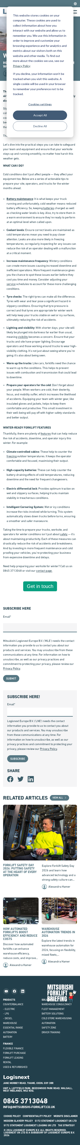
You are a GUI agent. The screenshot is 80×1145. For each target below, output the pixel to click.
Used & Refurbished (15, 1067)
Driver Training (51, 1032)
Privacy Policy (21, 66)
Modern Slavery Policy (18, 1120)
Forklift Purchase (14, 1053)
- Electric (9, 1009)
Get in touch (40, 586)
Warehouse (10, 1023)
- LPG (6, 1013)
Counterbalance (13, 1004)
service (11, 284)
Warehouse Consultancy (57, 1004)
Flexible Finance (13, 1048)
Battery (7, 1036)
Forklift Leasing (13, 1057)
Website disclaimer (66, 1116)
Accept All (40, 115)
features (46, 433)
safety (63, 534)
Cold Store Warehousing (57, 1018)
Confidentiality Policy (37, 1116)
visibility (23, 336)
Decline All (40, 126)
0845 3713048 (25, 1101)
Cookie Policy (12, 1116)
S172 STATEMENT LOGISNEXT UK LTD (56, 1120)
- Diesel (7, 1018)
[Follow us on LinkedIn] (22, 991)
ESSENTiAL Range (13, 1027)
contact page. (44, 570)
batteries (48, 208)
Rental (7, 1062)
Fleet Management (53, 1009)
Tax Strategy (66, 1125)
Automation (10, 1032)
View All (58, 797)
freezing (12, 456)
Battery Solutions (53, 1013)
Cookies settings (40, 104)
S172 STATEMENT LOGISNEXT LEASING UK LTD (30, 1125)
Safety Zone (49, 1027)
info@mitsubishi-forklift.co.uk (29, 1107)
